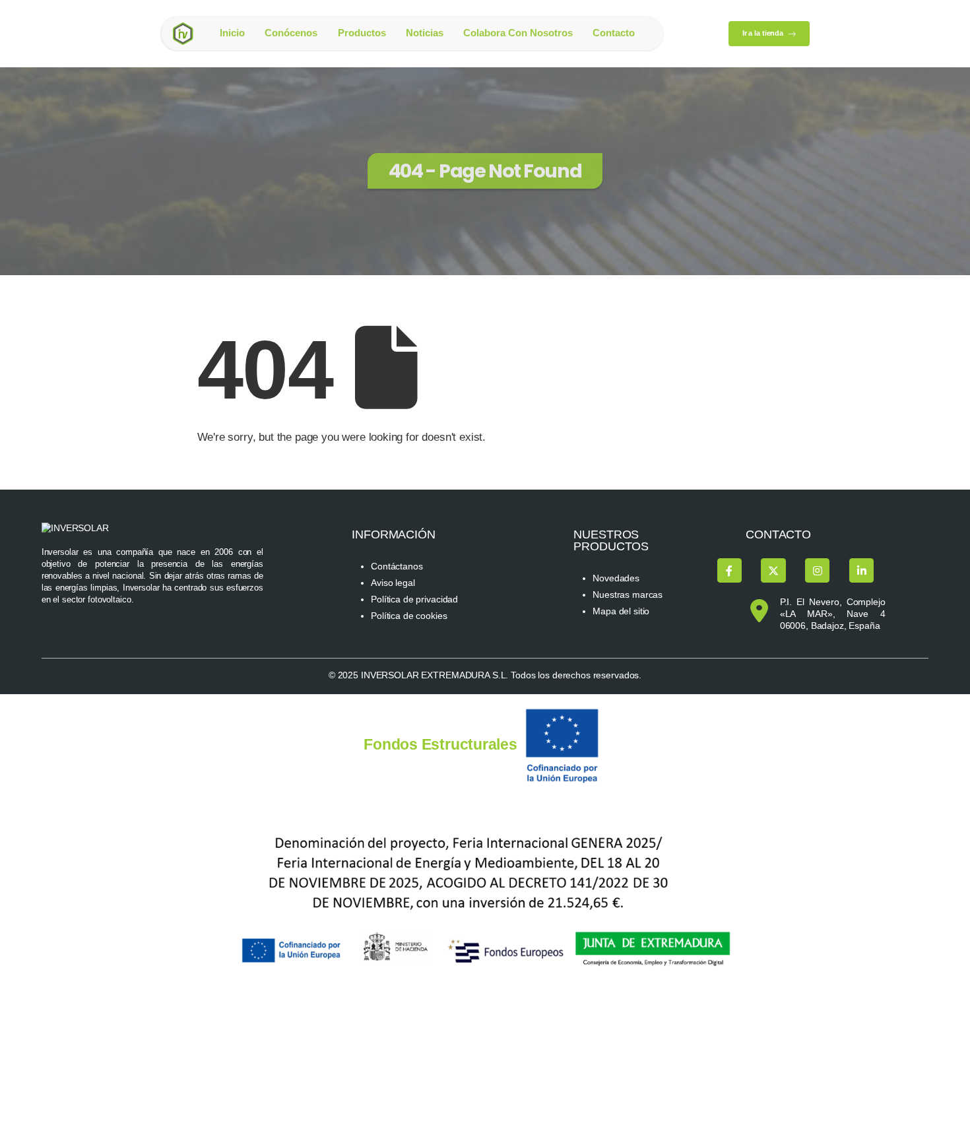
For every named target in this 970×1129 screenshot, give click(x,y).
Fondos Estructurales (440, 744)
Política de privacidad (414, 599)
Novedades (616, 578)
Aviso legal (393, 583)
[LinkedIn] (861, 570)
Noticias (424, 33)
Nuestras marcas (628, 595)
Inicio (232, 33)
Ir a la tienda (763, 33)
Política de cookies (409, 616)
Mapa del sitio (621, 611)
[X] (773, 570)
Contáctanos (397, 566)
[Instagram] (817, 570)
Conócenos (291, 33)
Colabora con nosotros (518, 33)
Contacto (614, 33)
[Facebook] (729, 570)
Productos (362, 33)
